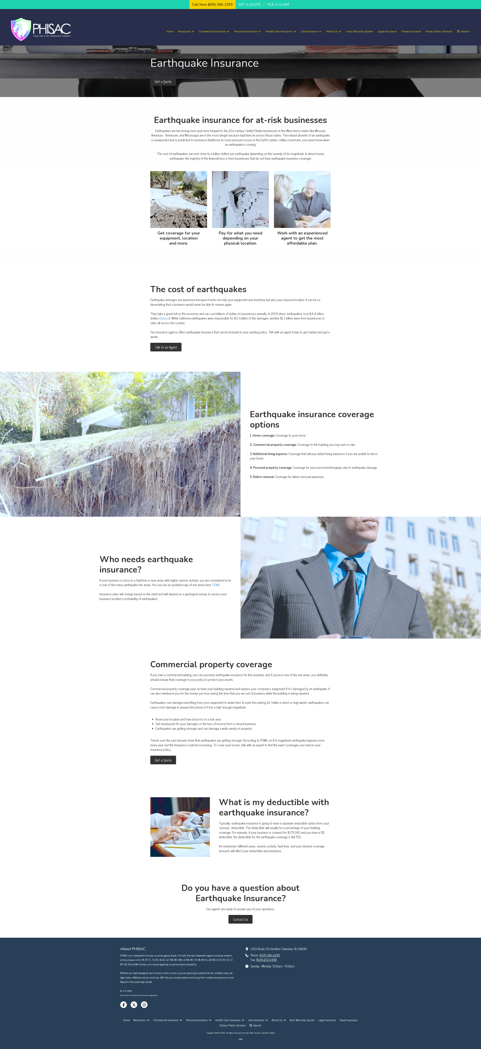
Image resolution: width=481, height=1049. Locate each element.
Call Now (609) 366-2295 (212, 4)
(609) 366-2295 (269, 955)
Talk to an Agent (166, 347)
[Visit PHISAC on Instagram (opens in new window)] (144, 1004)
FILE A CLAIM (278, 4)
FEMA (216, 584)
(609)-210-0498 (266, 959)
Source (164, 318)
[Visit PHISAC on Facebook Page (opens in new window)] (123, 1004)
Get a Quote (163, 81)
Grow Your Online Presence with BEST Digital (258, 1032)
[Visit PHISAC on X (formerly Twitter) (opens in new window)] (134, 1004)
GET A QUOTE (249, 4)
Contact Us (240, 919)
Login (240, 1038)
